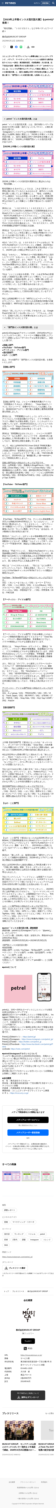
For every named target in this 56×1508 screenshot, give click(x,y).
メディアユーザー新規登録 (28, 1132)
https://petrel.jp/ (29, 1037)
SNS (6, 1245)
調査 (24, 1240)
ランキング (18, 1234)
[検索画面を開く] (53, 3)
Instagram (34, 1240)
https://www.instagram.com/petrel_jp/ (37, 1039)
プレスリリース (18, 1291)
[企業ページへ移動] (28, 1316)
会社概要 (12, 1482)
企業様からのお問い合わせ (28, 1493)
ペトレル (31, 1234)
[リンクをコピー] (33, 47)
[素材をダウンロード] (28, 47)
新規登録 (45, 3)
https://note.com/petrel (20, 1049)
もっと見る (49, 1413)
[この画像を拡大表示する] (11, 1176)
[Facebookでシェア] (16, 47)
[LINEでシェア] (21, 47)
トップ (6, 1291)
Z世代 (15, 1240)
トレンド (47, 1240)
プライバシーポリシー (28, 1482)
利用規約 (44, 1482)
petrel (42, 1234)
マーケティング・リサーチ (23, 1222)
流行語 (7, 1234)
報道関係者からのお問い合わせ (28, 1487)
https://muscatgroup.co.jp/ (31, 1355)
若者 (6, 1240)
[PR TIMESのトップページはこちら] (10, 3)
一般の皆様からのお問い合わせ (28, 1498)
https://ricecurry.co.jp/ (19, 1093)
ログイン (37, 3)
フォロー (28, 1341)
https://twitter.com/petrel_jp (30, 1042)
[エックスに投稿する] (12, 47)
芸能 (6, 1222)
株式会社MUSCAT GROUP (37, 1291)
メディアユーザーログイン (28, 1120)
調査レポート (9, 1210)
